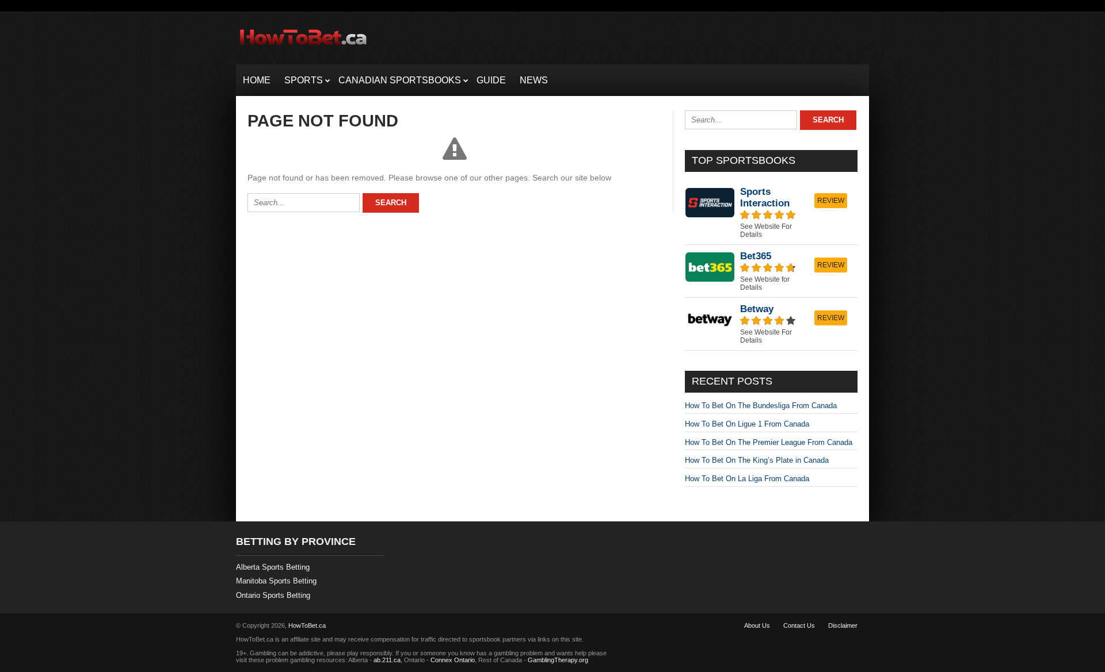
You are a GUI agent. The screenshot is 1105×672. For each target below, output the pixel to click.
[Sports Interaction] (771, 212)
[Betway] (771, 324)
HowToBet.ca (307, 625)
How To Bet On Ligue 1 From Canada (747, 424)
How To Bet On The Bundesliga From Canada (761, 405)
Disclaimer (843, 625)
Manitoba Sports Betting (276, 581)
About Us (757, 625)
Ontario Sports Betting (273, 595)
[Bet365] (771, 271)
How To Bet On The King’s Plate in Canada (757, 460)
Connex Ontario (452, 659)
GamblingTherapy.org (558, 659)
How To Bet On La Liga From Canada (747, 478)
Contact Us (799, 625)
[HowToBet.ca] (303, 50)
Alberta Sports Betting (273, 567)
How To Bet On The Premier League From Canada (768, 442)
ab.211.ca (387, 659)
